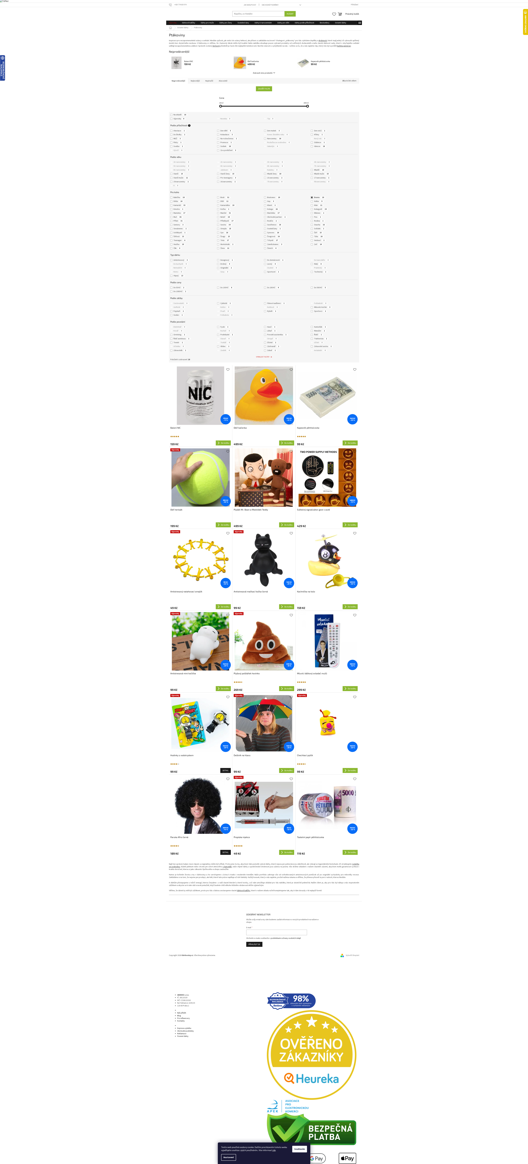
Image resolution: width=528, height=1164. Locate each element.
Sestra (225, 224)
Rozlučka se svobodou (278, 142)
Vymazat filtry (262, 357)
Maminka (179, 213)
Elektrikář (179, 327)
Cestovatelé (180, 303)
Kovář (178, 330)
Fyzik (224, 327)
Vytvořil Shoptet (352, 955)
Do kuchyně (180, 264)
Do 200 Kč (273, 287)
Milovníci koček (322, 307)
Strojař (271, 338)
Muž (177, 217)
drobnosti (323, 40)
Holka (318, 201)
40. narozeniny (322, 162)
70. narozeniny (322, 166)
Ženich (271, 248)
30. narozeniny (275, 162)
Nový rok (319, 138)
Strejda (225, 228)
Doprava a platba (184, 1028)
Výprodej (179, 118)
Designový (226, 260)
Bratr (224, 197)
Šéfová (179, 236)
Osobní (272, 267)
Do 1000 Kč (180, 291)
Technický (320, 271)
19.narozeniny (181, 181)
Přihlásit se (254, 944)
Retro (178, 271)
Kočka (224, 209)
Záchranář (273, 346)
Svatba (178, 146)
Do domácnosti (275, 260)
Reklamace (181, 1033)
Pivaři (224, 311)
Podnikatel (226, 334)
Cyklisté (225, 303)
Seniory (178, 224)
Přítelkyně (226, 221)
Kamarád (179, 205)
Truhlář (225, 342)
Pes (317, 217)
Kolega (272, 209)
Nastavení (228, 1157)
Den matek (273, 130)
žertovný (216, 46)
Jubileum (225, 170)
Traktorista (320, 338)
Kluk (318, 205)
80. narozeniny (181, 170)
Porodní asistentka (276, 334)
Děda (178, 201)
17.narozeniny (321, 177)
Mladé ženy (274, 173)
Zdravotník (180, 350)
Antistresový (181, 260)
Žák (177, 248)
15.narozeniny (274, 177)
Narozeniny (274, 138)
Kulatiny (272, 170)
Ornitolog (179, 334)
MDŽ (177, 138)
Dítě (224, 201)
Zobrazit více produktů (262, 73)
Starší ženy (227, 173)
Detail (226, 770)
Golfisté (179, 307)
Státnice (319, 142)
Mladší (319, 170)
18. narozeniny (181, 162)
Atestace (179, 130)
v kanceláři (227, 866)
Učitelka (179, 346)
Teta (224, 240)
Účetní (271, 342)
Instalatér (320, 350)
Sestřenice (274, 224)
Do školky (179, 134)
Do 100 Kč (226, 287)
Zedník (225, 350)
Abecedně (223, 81)
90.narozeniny (321, 181)
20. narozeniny (228, 162)
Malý (317, 264)
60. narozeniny (228, 166)
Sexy (224, 271)
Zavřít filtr (264, 89)
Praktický (319, 267)
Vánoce (319, 146)
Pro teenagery (228, 177)
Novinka (225, 118)
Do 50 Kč (179, 287)
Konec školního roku (277, 134)
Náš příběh (181, 1013)
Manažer (319, 330)
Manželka (273, 213)
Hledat (290, 14)
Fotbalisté (320, 303)
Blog (179, 1015)
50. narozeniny (181, 166)
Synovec (273, 232)
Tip (270, 118)
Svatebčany (274, 228)
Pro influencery (183, 1018)
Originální (226, 267)
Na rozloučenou (228, 138)
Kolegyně (320, 209)
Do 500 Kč (320, 287)
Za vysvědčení (228, 150)
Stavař (224, 338)
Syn (224, 232)
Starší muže (181, 177)
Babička (179, 197)
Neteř (225, 217)
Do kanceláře (321, 260)
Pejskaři (179, 311)
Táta (318, 236)
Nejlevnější (195, 81)
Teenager (179, 240)
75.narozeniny (274, 181)
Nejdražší (209, 81)
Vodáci (178, 315)
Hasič (271, 327)
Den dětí (225, 130)
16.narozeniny (227, 181)
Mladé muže (321, 173)
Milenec (319, 213)
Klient (271, 205)
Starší (178, 173)
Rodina (318, 221)
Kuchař (225, 330)
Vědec (224, 346)
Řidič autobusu (181, 338)
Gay (270, 201)
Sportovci (320, 311)
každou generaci (344, 46)
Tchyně (272, 240)
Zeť (318, 244)
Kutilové (272, 307)
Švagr (225, 236)
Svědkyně (179, 232)
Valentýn (272, 146)
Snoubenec (180, 228)
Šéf (318, 232)
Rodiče (272, 221)
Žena (224, 248)
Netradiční (180, 267)
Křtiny (318, 134)
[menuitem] (172, 23)
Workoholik (226, 244)
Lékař (271, 330)
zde (274, 1150)
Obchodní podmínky (270, 5)
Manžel (225, 213)
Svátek (225, 146)
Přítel (178, 221)
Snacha (319, 224)
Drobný (225, 264)
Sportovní (273, 271)
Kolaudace (226, 134)
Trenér (178, 342)
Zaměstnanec (274, 244)
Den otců (319, 130)
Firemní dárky (182, 1036)
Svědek (319, 228)
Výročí (178, 150)
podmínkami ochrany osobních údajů (286, 938)
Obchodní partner (276, 217)
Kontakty (181, 1021)
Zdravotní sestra (323, 346)
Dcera (319, 197)
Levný (271, 264)
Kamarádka (227, 205)
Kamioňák (320, 327)
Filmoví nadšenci (275, 303)
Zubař (271, 350)
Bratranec (273, 197)
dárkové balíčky (243, 890)
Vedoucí (319, 240)
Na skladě (180, 114)
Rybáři (271, 311)
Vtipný (178, 275)
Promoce (226, 142)
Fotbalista (226, 315)
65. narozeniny (275, 166)
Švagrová (273, 236)
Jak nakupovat (250, 5)
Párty (177, 142)
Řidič (318, 334)
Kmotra (178, 209)
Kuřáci (224, 307)
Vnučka (179, 244)
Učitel (318, 342)
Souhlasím (299, 1149)
